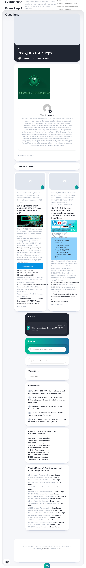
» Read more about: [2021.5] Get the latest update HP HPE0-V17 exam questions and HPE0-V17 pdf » (30, 301)
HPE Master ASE (27, 193)
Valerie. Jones (28, 58)
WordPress (46, 549)
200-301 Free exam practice (39, 440)
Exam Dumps (55, 475)
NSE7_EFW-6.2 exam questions (62, 198)
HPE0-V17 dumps (31, 198)
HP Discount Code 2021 (25, 275)
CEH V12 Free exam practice (38, 450)
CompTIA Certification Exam (67, 4)
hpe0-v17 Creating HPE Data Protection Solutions (29, 195)
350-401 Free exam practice (39, 445)
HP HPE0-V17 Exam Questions (27, 273)
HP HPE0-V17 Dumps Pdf (26, 270)
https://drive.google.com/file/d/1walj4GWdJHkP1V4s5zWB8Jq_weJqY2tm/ (42, 284)
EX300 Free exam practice (38, 457)
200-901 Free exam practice (39, 443)
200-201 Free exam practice (39, 438)
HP (18, 193)
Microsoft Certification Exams (67, 7)
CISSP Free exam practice (38, 447)
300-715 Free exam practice (39, 459)
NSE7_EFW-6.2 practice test (61, 205)
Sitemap (68, 10)
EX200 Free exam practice (38, 455)
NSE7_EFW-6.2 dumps (67, 195)
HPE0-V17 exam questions (26, 200)
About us (60, 10)
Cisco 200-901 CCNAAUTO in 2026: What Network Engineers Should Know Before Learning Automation (46, 400)
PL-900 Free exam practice (38, 452)
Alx (60, 549)
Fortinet (54, 193)
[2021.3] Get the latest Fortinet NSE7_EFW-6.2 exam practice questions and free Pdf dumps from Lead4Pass (63, 213)
